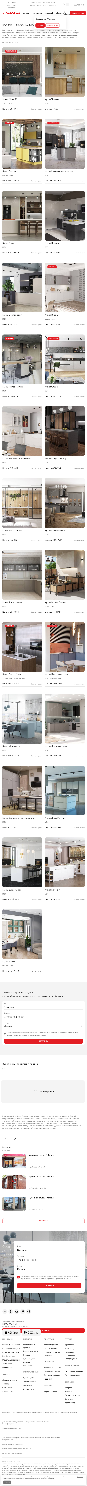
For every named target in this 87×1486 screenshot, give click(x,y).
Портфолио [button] (37, 13)
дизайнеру (12, 7)
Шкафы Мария (8, 1356)
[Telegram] (28, 1311)
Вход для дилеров (72, 1365)
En (68, 5)
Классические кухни (11, 1349)
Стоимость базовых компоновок (52, 1353)
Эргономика (28, 1385)
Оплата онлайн (50, 1349)
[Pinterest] (22, 1311)
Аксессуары (7, 1391)
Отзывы (26, 1355)
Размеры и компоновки (28, 1363)
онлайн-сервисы (49, 5)
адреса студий (35, 5)
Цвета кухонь (29, 1378)
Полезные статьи (30, 1351)
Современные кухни (11, 1345)
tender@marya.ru (8, 1424)
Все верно (40, 25)
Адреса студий (50, 1391)
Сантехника (7, 1388)
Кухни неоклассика (10, 1352)
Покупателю (49, 1339)
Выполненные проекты (29, 1346)
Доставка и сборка (52, 1375)
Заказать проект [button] (78, 13)
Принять (7, 1482)
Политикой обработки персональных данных (30, 1035)
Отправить (43, 1041)
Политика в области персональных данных (16, 1449)
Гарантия (48, 1379)
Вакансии (69, 1399)
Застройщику (70, 1349)
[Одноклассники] (10, 1311)
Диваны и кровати (10, 1380)
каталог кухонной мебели (68, 1412)
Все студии (43, 1221)
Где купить (48, 1386)
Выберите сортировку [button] (11, 43)
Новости (68, 1391)
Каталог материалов (31, 1372)
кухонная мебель (44, 1412)
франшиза (12, 2)
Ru (65, 5)
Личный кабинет (51, 1345)
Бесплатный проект (52, 1367)
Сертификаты (29, 1389)
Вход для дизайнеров (74, 1371)
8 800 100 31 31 (78, 5)
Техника (5, 1384)
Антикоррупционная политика (12, 1453)
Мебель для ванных (10, 1360)
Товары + (6, 1374)
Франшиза (69, 1345)
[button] (61, 13)
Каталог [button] (26, 13)
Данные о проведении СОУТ (11, 1428)
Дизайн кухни (29, 1359)
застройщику (12, 5)
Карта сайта (70, 1403)
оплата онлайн (35, 2)
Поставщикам (71, 1359)
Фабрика (68, 1388)
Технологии (7, 1364)
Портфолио (27, 1339)
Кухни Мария (7, 1339)
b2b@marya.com (7, 1440)
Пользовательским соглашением (43, 1478)
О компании (69, 1382)
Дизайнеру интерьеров (70, 1353)
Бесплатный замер (52, 1371)
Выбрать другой (52, 25)
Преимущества (9, 1367)
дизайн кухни (54, 1412)
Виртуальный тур (72, 1395)
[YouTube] (16, 1311)
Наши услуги (49, 1362)
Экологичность (29, 1381)
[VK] (4, 1311)
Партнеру (68, 1339)
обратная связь (49, 2)
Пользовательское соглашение (12, 1444)
